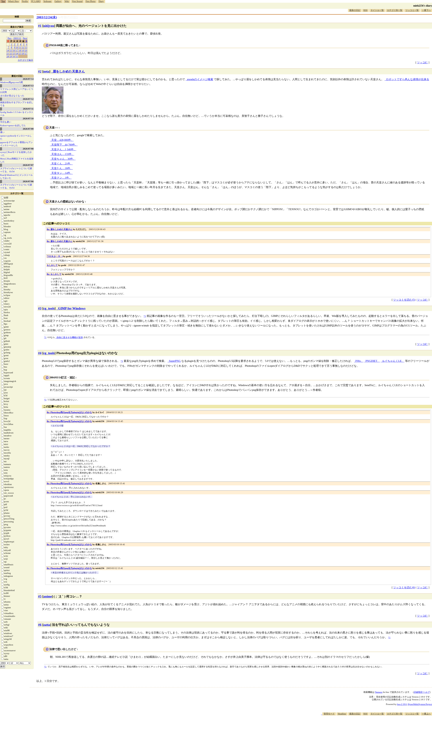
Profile (25, 1)
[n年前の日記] (68, 17)
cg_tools (49, 308)
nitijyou (48, 25)
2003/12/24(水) (46, 17)
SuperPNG (175, 360)
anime (47, 596)
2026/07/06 (28, 181)
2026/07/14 (28, 79)
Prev (10, 38)
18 (20, 50)
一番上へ (426, 713)
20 (26, 50)
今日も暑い (5, 122)
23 (14, 53)
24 (17, 53)
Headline (342, 713)
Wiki (67, 1)
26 (23, 53)
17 (17, 50)
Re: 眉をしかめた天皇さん (59, 229)
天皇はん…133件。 (62, 154)
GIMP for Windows (71, 308)
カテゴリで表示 (25, 60)
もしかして (52, 265)
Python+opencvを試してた (13, 125)
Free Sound (77, 1)
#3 (40, 308)
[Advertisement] (370, 725)
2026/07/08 (28, 148)
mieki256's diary (422, 5)
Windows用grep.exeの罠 (11, 82)
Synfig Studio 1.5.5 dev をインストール (16, 113)
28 (8, 56)
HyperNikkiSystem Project (420, 704)
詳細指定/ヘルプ (422, 692)
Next (25, 38)
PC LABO (35, 1)
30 (14, 56)
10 (17, 47)
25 (20, 53)
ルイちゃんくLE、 (393, 360)
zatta (46, 624)
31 (17, 56)
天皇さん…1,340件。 (63, 149)
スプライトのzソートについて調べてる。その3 (16, 186)
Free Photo (91, 1)
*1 (45, 337)
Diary (101, 1)
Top (3, 1)
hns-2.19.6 (402, 704)
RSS (365, 10)
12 (23, 47)
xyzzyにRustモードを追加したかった (16, 153)
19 (23, 50)
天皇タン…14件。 (62, 173)
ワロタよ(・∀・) (55, 256)
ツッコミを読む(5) (404, 299)
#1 (40, 25)
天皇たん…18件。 (62, 168)
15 (11, 50)
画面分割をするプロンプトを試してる (16, 104)
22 (11, 53)
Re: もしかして (54, 274)
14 (8, 50)
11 (20, 47)
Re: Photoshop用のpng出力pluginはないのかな (69, 412)
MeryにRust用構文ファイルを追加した (16, 160)
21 (8, 53)
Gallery (58, 1)
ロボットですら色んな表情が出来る (407, 79)
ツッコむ (422, 62)
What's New (13, 1)
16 (14, 50)
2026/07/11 (28, 109)
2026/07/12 (28, 99)
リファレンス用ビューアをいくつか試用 (16, 90)
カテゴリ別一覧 (394, 10)
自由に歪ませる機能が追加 (70, 337)
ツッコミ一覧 (412, 10)
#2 (40, 71)
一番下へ (426, 10)
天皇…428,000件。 (62, 140)
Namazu (378, 692)
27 (26, 53)
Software (47, 1)
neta (46, 71)
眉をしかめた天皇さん (69, 71)
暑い (2, 132)
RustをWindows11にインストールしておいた (16, 176)
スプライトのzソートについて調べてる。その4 (16, 170)
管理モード (329, 713)
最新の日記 (354, 10)
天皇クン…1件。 (61, 177)
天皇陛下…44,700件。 (64, 144)
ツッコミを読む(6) (404, 587)
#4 (40, 353)
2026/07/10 (28, 118)
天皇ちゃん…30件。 (63, 158)
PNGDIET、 (373, 360)
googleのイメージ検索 (200, 79)
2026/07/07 (28, 165)
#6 (40, 624)
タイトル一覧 (377, 10)
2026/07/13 (28, 85)
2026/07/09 (28, 129)
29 (11, 56)
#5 (40, 596)
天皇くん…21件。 (62, 163)
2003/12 (17, 38)
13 (26, 47)
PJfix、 (359, 360)
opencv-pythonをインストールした (16, 137)
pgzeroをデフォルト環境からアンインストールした (16, 144)
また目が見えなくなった (12, 95)
